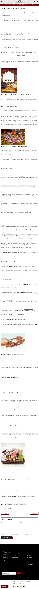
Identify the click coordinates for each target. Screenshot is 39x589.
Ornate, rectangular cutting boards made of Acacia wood (17, 121)
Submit (19, 573)
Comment (3, 527)
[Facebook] (1, 508)
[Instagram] (5, 561)
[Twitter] (3, 508)
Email (21, 522)
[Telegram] (8, 508)
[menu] (1, 2)
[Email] (10, 508)
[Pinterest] (5, 508)
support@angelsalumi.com (8, 557)
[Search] (4, 2)
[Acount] (34, 1)
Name (2, 522)
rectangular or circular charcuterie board (11, 116)
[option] (19, 5)
